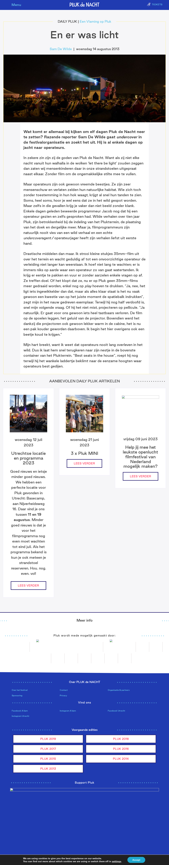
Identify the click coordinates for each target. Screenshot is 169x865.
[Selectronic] (58, 658)
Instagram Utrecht (20, 716)
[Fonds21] (142, 647)
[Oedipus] (84, 658)
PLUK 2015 (48, 758)
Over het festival (20, 690)
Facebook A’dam (20, 711)
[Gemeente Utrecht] (156, 647)
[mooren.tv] (71, 658)
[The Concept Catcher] (111, 658)
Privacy (63, 695)
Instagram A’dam (68, 711)
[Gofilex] (44, 658)
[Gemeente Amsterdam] (124, 658)
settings (116, 861)
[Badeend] (98, 658)
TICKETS (157, 4)
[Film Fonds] (119, 647)
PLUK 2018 (121, 738)
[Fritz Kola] (18, 647)
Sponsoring (17, 695)
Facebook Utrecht (116, 711)
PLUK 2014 (121, 758)
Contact (64, 690)
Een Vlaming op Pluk (95, 21)
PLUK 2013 (48, 768)
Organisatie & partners (119, 690)
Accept (136, 860)
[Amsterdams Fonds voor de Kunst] (66, 647)
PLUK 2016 (121, 748)
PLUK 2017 (48, 748)
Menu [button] (16, 5)
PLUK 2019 (48, 738)
